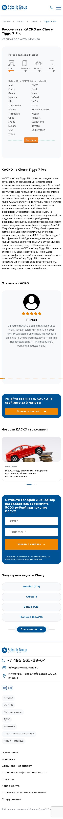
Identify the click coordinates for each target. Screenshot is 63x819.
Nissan (35, 113)
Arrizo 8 (31, 597)
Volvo (11, 134)
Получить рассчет (29, 411)
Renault (36, 117)
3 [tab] (19, 378)
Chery (11, 89)
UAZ (10, 129)
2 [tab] (10, 378)
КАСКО (8, 698)
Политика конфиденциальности (25, 772)
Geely (11, 93)
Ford (34, 89)
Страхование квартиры (19, 734)
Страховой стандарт (17, 766)
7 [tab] (52, 378)
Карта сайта (10, 786)
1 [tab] (29, 484)
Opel (11, 117)
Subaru (12, 125)
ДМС (7, 719)
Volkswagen (38, 129)
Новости (8, 779)
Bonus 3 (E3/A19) (31, 617)
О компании (10, 752)
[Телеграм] (10, 690)
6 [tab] (44, 378)
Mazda (12, 109)
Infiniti (35, 97)
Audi (10, 85)
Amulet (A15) (31, 587)
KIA (10, 101)
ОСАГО (8, 705)
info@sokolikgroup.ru (23, 667)
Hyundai (12, 97)
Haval (35, 93)
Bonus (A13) (31, 607)
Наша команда (14, 741)
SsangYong (38, 121)
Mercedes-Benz (40, 109)
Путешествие (13, 712)
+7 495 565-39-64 (26, 661)
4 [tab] (27, 378)
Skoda (11, 121)
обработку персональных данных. (24, 559)
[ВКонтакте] (5, 690)
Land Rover (14, 105)
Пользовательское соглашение (24, 792)
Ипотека (9, 726)
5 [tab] (35, 378)
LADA (35, 101)
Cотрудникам (11, 799)
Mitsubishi (14, 113)
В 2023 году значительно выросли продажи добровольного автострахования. (26, 473)
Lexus (35, 105)
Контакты (8, 759)
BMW (35, 85)
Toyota (36, 125)
